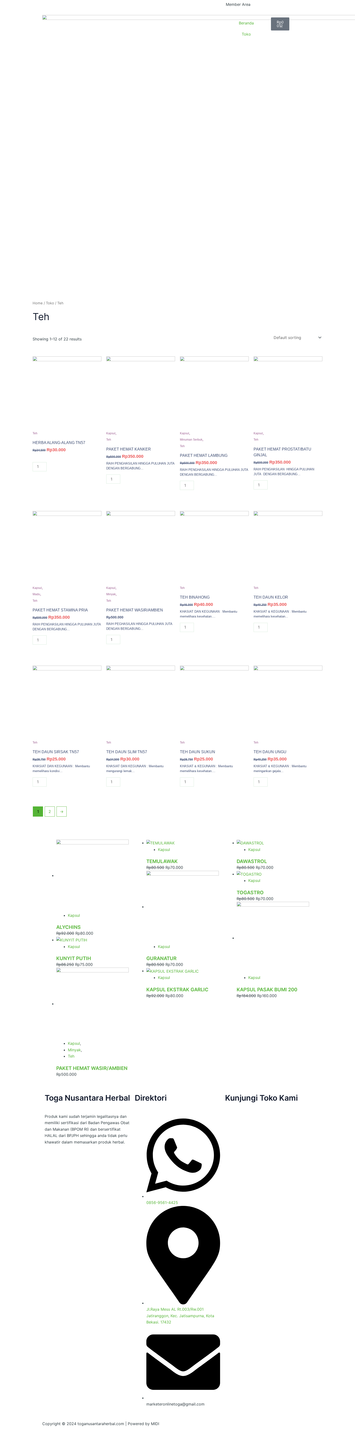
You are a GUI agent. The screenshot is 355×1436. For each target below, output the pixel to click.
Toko (246, 34)
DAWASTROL (252, 861)
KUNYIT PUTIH (73, 958)
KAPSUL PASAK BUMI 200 (267, 989)
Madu (36, 594)
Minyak (111, 594)
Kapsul (110, 433)
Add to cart (64, 467)
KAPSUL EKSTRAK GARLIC (177, 989)
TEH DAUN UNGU (270, 752)
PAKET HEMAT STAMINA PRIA (60, 610)
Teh (35, 433)
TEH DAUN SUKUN (197, 752)
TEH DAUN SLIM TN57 (126, 752)
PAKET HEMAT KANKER (128, 449)
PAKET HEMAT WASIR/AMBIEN (134, 610)
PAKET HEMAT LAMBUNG (203, 455)
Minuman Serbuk (191, 439)
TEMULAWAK (162, 861)
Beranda (246, 23)
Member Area (238, 4)
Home (38, 303)
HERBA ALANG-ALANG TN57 (59, 443)
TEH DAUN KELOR (271, 597)
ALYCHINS (68, 927)
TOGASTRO (250, 892)
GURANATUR (161, 958)
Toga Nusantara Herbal (87, 1098)
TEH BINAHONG (195, 597)
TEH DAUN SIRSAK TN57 (56, 752)
